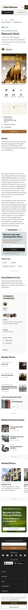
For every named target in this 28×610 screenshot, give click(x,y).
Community (5, 586)
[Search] (22, 7)
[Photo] (23, 366)
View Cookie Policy (14, 599)
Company (4, 591)
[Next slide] (23, 68)
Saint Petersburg (17, 401)
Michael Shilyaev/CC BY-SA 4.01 (17, 84)
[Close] (26, 595)
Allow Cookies (14, 603)
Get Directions (14, 131)
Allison (5, 310)
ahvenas (5, 321)
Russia (10, 144)
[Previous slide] (4, 68)
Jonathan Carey (15, 430)
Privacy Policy (9, 253)
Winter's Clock (6, 484)
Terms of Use (16, 253)
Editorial (4, 576)
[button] (6, 90)
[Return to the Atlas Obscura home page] (9, 7)
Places (3, 571)
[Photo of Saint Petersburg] (5, 403)
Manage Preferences (14, 607)
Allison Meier (9, 49)
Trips (3, 581)
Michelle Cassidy (13, 323)
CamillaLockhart (12, 321)
